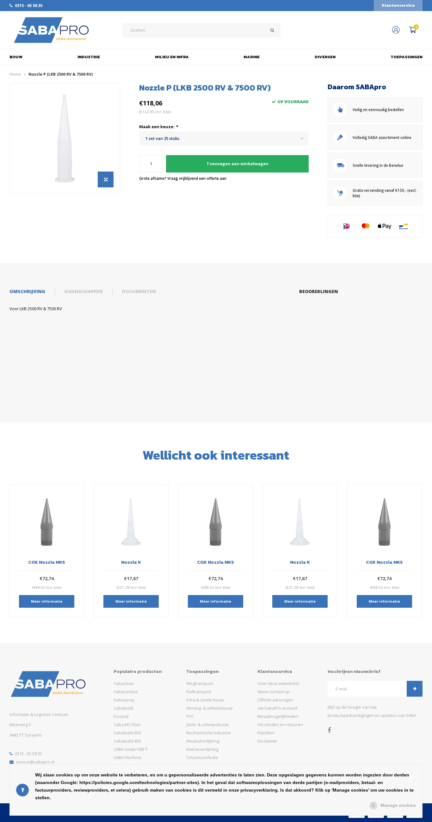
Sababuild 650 (127, 733)
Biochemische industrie (208, 733)
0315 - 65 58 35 (28, 5)
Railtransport (198, 691)
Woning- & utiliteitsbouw (209, 708)
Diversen (325, 57)
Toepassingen (407, 57)
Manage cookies (398, 805)
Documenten (139, 291)
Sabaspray (124, 700)
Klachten (265, 733)
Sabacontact (126, 691)
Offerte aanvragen (275, 700)
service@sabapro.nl (35, 762)
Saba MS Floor (127, 724)
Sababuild (123, 708)
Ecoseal (121, 716)
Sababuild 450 (127, 741)
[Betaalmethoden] (346, 226)
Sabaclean (124, 683)
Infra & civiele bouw (205, 700)
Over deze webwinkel (278, 683)
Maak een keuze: (158, 126)
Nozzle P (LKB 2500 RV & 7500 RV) (60, 74)
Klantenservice (398, 5)
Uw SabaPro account (277, 708)
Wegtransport (199, 683)
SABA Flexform (127, 757)
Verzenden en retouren (280, 724)
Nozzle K (47, 562)
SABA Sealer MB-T (131, 749)
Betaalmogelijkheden (277, 716)
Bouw (15, 57)
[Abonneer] (415, 689)
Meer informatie (46, 601)
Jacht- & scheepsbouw (207, 724)
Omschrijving (27, 291)
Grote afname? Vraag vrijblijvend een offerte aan (182, 178)
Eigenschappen (84, 291)
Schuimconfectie (202, 757)
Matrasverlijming (202, 749)
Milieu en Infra (172, 57)
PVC (190, 716)
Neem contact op (273, 691)
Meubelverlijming (202, 741)
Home (15, 74)
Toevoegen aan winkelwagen (237, 163)
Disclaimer (267, 741)
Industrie (88, 57)
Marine (252, 57)
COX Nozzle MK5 (131, 562)
